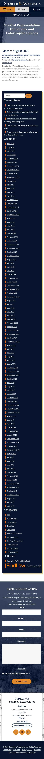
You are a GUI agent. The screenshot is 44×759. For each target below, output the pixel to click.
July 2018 (10, 457)
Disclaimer (21, 669)
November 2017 (13, 487)
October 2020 (12, 379)
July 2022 (10, 304)
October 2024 (12, 211)
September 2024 (13, 215)
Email (21, 618)
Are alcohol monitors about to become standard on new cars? (21, 56)
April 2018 (10, 468)
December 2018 (13, 439)
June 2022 (10, 308)
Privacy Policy (27, 750)
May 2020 (10, 386)
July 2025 (10, 185)
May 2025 (10, 192)
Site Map (16, 750)
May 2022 (10, 312)
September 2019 (13, 412)
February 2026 (12, 159)
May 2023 (10, 271)
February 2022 (12, 323)
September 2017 (13, 495)
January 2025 (12, 203)
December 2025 (13, 166)
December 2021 (13, 330)
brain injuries (12, 518)
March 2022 (11, 319)
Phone (21, 629)
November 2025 (13, 170)
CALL (38, 9)
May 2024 (10, 226)
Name (21, 607)
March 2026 (11, 155)
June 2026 (10, 144)
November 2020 (13, 375)
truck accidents (12, 548)
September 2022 (13, 297)
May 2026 (10, 147)
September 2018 (13, 450)
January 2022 (12, 327)
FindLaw (32, 752)
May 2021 (10, 356)
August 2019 (11, 416)
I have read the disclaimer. (17, 673)
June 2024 (10, 222)
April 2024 (10, 229)
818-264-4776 (22, 721)
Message (21, 641)
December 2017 (13, 483)
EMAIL (23, 9)
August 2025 (11, 181)
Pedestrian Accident (14, 533)
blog (8, 515)
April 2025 (10, 196)
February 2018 (12, 476)
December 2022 (13, 285)
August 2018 (11, 454)
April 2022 (10, 315)
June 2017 (10, 506)
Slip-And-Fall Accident (15, 541)
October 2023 (12, 252)
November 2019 (13, 409)
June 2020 (10, 383)
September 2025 (13, 177)
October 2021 (12, 338)
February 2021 (12, 368)
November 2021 (13, 334)
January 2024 (12, 241)
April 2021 (10, 360)
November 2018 (13, 442)
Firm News (11, 530)
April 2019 (10, 424)
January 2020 (12, 401)
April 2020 (10, 390)
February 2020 (12, 398)
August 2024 (11, 218)
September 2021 (13, 342)
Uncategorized (12, 552)
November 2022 (13, 289)
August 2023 (11, 259)
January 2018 (12, 480)
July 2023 (10, 263)
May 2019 (10, 420)
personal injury (12, 537)
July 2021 (10, 349)
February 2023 (12, 278)
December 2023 (13, 244)
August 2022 (11, 300)
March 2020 (11, 394)
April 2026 (10, 151)
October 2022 (12, 293)
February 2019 (12, 431)
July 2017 (10, 502)
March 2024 (11, 233)
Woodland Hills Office (22, 725)
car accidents (7, 63)
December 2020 (13, 371)
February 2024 (12, 237)
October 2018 (12, 446)
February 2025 (12, 200)
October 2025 (12, 173)
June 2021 (10, 353)
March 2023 (11, 274)
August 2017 (11, 498)
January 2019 (12, 435)
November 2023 (13, 248)
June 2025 (10, 188)
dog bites (10, 526)
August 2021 (11, 345)
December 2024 (13, 207)
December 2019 (13, 405)
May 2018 (10, 465)
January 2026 (12, 162)
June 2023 (10, 267)
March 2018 (11, 472)
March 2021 (11, 364)
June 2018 (10, 461)
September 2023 (13, 256)
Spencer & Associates (20, 60)
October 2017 (12, 491)
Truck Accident (12, 545)
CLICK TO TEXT (23, 14)
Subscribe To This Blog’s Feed (18, 561)
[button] (7, 9)
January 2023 (12, 282)
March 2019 (11, 427)
